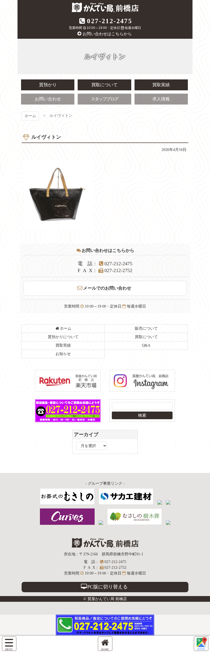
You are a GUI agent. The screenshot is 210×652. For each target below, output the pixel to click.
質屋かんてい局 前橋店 (105, 7)
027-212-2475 (109, 21)
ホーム (30, 116)
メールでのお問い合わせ (107, 288)
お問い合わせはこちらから (107, 34)
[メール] (201, 643)
